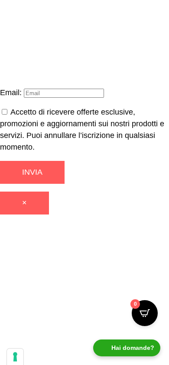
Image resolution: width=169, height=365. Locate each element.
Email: (12, 92)
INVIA (32, 172)
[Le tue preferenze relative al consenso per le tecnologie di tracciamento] (15, 357)
